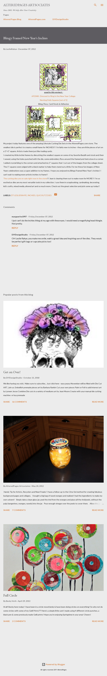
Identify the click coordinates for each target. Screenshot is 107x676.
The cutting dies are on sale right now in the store (25, 178)
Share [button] (97, 195)
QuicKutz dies (44, 195)
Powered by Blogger (55, 664)
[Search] (95, 5)
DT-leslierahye (19, 195)
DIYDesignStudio (61, 19)
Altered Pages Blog (12, 19)
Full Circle (10, 595)
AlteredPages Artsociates (26, 5)
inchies (31, 195)
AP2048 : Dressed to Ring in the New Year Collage (53, 96)
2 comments (18, 621)
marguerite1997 (19, 216)
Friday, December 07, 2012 (41, 216)
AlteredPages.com (36, 19)
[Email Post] (55, 195)
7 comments (18, 510)
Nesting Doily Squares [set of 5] (53, 100)
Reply (15, 227)
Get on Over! (11, 372)
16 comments (19, 402)
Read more (98, 402)
